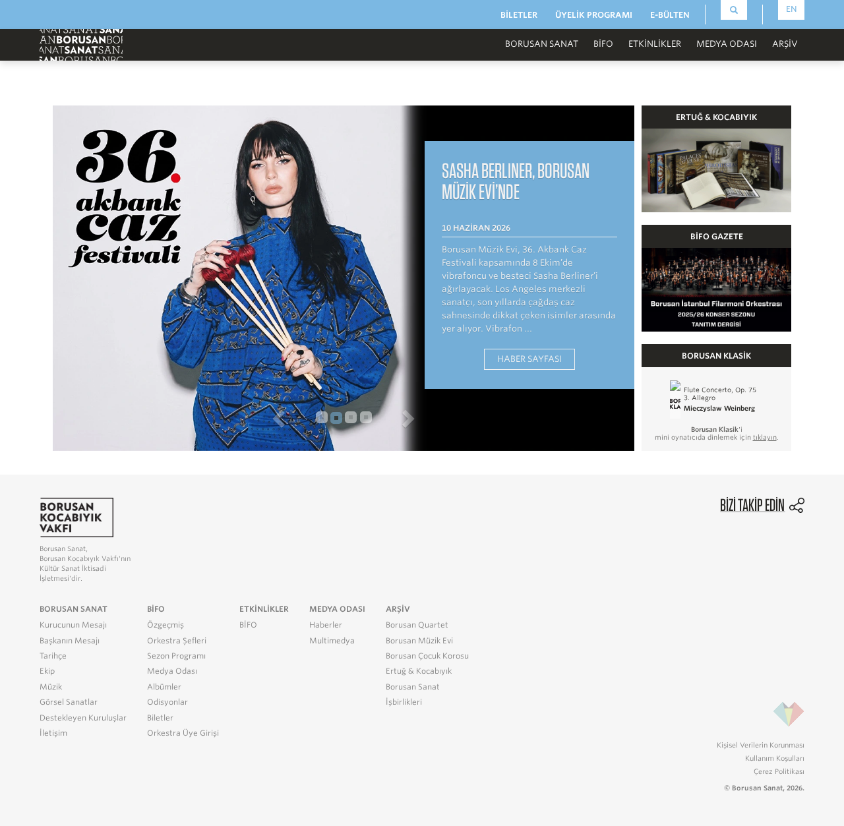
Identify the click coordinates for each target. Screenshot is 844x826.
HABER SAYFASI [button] (529, 359)
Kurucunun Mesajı (73, 625)
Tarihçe (53, 656)
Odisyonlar (167, 702)
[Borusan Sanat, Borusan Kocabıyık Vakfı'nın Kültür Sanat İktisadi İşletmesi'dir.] (76, 516)
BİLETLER (518, 15)
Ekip (47, 671)
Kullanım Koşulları (774, 758)
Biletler (160, 718)
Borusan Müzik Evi (419, 640)
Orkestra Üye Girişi (183, 733)
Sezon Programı (176, 656)
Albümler (164, 687)
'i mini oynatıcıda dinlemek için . (717, 433)
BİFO (603, 44)
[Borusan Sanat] (81, 44)
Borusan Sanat (413, 687)
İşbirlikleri (404, 702)
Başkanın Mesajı (70, 640)
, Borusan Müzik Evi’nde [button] (515, 181)
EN (791, 9)
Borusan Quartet (417, 625)
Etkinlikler (654, 44)
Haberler (325, 625)
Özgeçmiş (165, 625)
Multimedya (332, 640)
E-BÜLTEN (670, 15)
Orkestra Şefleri (176, 640)
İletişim (53, 733)
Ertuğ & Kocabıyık (419, 671)
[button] (178, 418)
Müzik (51, 687)
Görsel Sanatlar (69, 702)
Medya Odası (172, 671)
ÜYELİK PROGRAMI (593, 15)
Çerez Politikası (779, 771)
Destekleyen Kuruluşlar (83, 718)
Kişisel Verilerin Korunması (760, 745)
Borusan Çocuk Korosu (427, 656)
